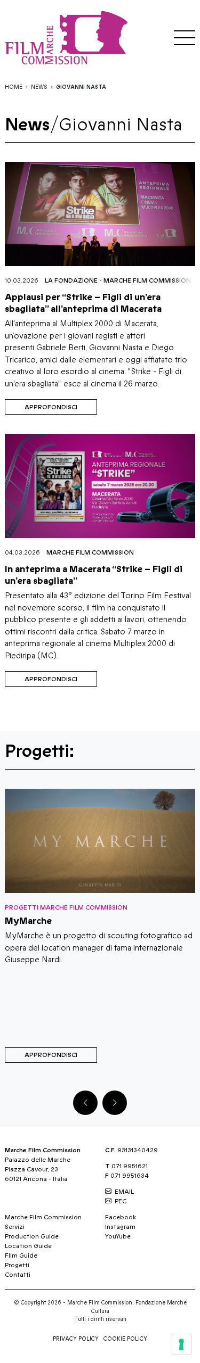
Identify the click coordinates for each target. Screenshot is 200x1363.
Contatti (17, 1274)
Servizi (15, 1226)
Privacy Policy (76, 1339)
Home (13, 87)
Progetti (17, 1265)
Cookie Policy (125, 1339)
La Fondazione (71, 280)
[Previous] (85, 1102)
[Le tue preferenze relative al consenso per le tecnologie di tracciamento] (181, 1344)
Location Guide (28, 1246)
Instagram (120, 1226)
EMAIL (124, 1191)
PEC (120, 1201)
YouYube (118, 1236)
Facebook (120, 1217)
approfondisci (51, 407)
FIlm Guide (21, 1255)
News (39, 87)
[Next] (114, 1102)
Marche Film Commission (147, 280)
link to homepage (69, 37)
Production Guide (32, 1236)
